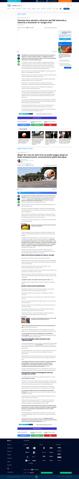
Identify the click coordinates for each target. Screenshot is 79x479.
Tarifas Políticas (10, 472)
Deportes (29, 8)
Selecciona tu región (13, 1)
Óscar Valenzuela (28, 163)
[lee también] (25, 227)
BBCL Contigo (49, 8)
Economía (24, 8)
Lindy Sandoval (24, 159)
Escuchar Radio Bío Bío (65, 1)
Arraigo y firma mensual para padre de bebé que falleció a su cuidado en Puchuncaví (43, 225)
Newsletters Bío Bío (41, 1)
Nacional (13, 8)
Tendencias (34, 8)
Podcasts (9, 8)
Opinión (38, 8)
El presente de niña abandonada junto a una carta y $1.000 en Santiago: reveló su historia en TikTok (43, 319)
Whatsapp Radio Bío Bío (67, 472)
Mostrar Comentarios (37, 117)
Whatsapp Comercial (47, 472)
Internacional (18, 8)
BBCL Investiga (43, 8)
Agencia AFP (21, 25)
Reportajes (9, 465)
